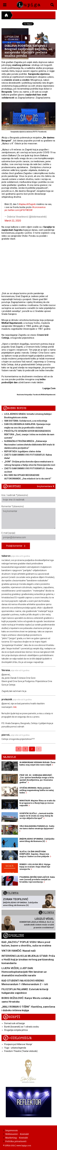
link (15, 707)
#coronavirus (39, 207)
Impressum (11, 1130)
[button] (5, 4)
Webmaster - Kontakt (17, 1133)
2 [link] (32, 748)
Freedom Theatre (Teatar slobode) (21, 1051)
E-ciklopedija (17, 1038)
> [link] (38, 748)
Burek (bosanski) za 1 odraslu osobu (21, 1026)
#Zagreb (31, 204)
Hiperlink (13, 936)
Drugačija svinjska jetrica (16, 1030)
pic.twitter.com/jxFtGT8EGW (18, 210)
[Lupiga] (28, 4)
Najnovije (9, 757)
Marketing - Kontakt (16, 1137)
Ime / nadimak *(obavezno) (15, 495)
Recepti (11, 1017)
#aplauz (23, 204)
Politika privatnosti (15, 1141)
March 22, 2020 (13, 220)
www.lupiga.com (23, 1145)
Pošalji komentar (15, 546)
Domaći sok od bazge (14, 1023)
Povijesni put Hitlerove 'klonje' (18, 1044)
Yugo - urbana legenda (15, 1048)
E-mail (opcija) (8, 533)
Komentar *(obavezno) (13, 506)
